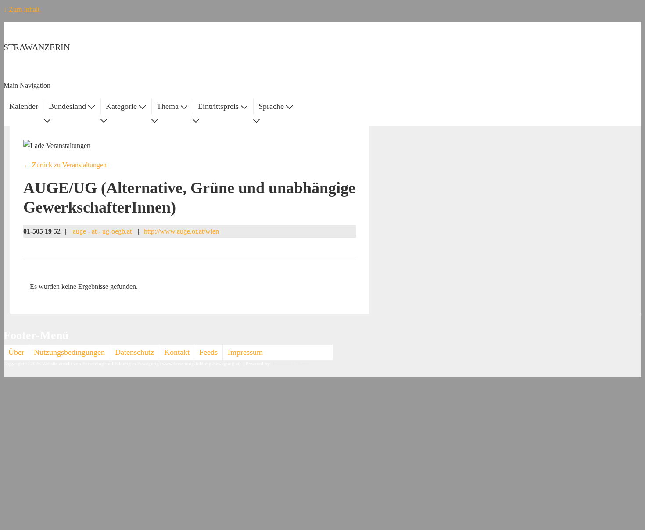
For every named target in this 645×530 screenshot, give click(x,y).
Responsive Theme (290, 363)
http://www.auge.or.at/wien (181, 231)
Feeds (208, 352)
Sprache (271, 106)
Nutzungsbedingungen (69, 352)
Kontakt (177, 352)
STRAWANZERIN (37, 47)
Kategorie (121, 106)
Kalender (23, 106)
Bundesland (67, 106)
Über (16, 352)
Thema (168, 106)
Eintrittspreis (218, 106)
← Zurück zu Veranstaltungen (65, 165)
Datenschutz (134, 352)
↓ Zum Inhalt (21, 9)
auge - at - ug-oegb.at (102, 231)
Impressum (245, 352)
